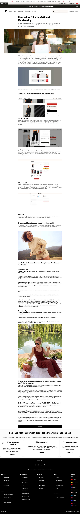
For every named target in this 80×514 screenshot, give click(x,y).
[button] (69, 1)
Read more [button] (40, 426)
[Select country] (77, 3)
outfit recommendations (41, 271)
